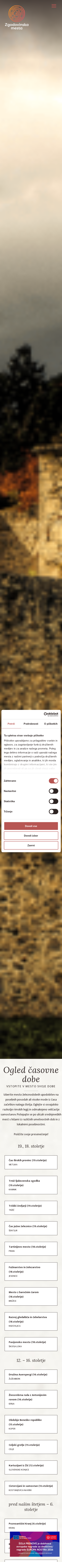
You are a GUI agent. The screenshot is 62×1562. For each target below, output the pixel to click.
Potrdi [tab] (11, 723)
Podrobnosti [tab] (31, 723)
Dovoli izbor (31, 835)
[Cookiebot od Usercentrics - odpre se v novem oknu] (44, 714)
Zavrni (31, 845)
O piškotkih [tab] (51, 723)
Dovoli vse (31, 825)
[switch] (53, 791)
